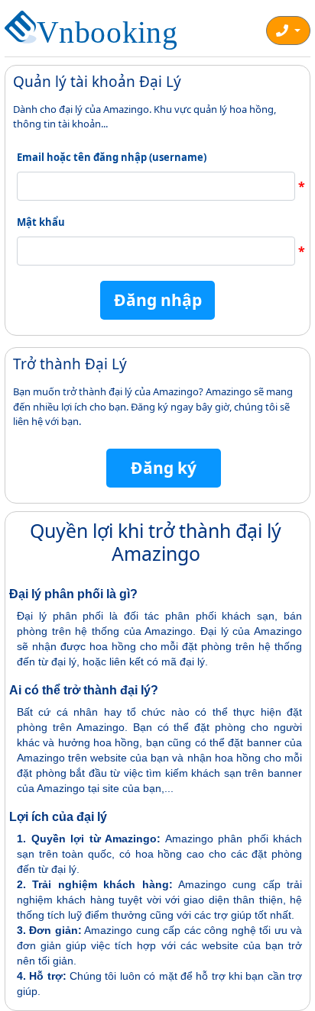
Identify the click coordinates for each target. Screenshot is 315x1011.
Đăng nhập (158, 300)
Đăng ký (163, 467)
